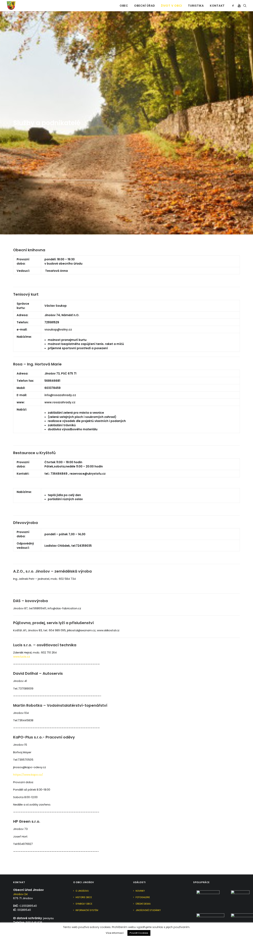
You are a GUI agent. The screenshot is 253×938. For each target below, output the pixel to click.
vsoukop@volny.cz (58, 329)
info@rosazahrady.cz (60, 395)
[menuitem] (124, 5)
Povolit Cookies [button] (139, 933)
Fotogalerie (143, 897)
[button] (233, 5)
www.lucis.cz (21, 656)
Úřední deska (143, 903)
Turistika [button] (196, 6)
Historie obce (84, 897)
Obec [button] (124, 6)
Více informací (115, 933)
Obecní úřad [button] (144, 6)
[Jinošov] (11, 5)
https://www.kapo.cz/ (28, 775)
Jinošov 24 (20, 894)
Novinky (140, 890)
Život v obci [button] (171, 6)
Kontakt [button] (217, 6)
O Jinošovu (82, 890)
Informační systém (87, 910)
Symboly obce (84, 903)
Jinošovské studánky (148, 910)
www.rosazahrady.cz (59, 402)
